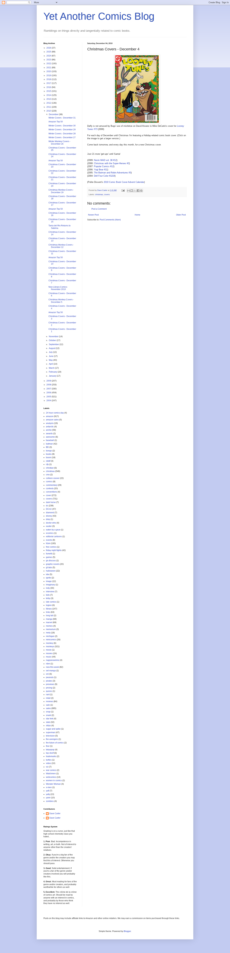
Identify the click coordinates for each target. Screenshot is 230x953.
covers (107, 194)
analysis (50, 423)
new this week (52, 667)
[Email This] (128, 190)
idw (47, 574)
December (54, 114)
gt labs (49, 567)
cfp (47, 464)
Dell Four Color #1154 (104, 176)
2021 (49, 67)
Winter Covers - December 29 (62, 129)
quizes (49, 691)
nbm (48, 664)
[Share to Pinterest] (141, 190)
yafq (48, 794)
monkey (49, 643)
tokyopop (50, 749)
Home (137, 215)
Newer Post (93, 215)
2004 (49, 400)
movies (49, 653)
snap (48, 712)
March (52, 368)
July (51, 352)
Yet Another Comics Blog (98, 16)
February (53, 372)
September (54, 344)
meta (48, 633)
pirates (49, 681)
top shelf (50, 753)
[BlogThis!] (131, 190)
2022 (49, 63)
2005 (49, 396)
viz (47, 767)
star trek (49, 718)
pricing (49, 688)
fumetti (49, 553)
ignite (48, 578)
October (53, 340)
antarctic (50, 426)
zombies (50, 801)
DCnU (49, 509)
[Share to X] (135, 190)
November (54, 336)
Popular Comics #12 (104, 166)
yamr (48, 797)
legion (49, 605)
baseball (50, 440)
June (51, 356)
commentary (51, 485)
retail (48, 698)
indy (48, 588)
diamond (50, 512)
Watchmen (51, 773)
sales (48, 708)
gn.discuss (51, 560)
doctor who (51, 523)
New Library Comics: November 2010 (58, 288)
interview (50, 591)
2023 (49, 59)
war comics (51, 770)
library (49, 609)
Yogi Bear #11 (100, 169)
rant (48, 694)
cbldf (48, 461)
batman (49, 444)
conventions (51, 492)
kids (48, 595)
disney (49, 516)
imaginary (50, 584)
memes (49, 626)
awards (49, 433)
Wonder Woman (53, 784)
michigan (50, 636)
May (51, 360)
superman (50, 732)
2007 (49, 389)
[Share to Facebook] (138, 190)
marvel (49, 622)
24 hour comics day (55, 413)
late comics (51, 602)
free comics (51, 547)
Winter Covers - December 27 (62, 137)
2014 (49, 95)
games (49, 557)
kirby (48, 598)
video (48, 763)
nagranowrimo (52, 660)
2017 (49, 83)
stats (48, 722)
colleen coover (52, 478)
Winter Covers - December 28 (62, 133)
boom (48, 457)
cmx (48, 474)
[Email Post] (123, 190)
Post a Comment (99, 209)
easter (49, 526)
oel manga (51, 670)
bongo (49, 451)
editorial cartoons (54, 536)
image (49, 581)
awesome (50, 437)
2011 (49, 107)
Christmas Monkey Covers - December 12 (61, 246)
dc (47, 505)
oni (47, 674)
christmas (99, 194)
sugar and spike (53, 729)
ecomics (50, 533)
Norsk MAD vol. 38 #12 (105, 160)
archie (49, 430)
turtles (49, 760)
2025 (49, 52)
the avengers (52, 739)
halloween (51, 571)
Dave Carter (54, 813)
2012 (49, 103)
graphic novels (52, 564)
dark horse (51, 502)
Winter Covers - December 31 (62, 118)
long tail (49, 615)
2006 (49, 392)
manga (49, 619)
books (49, 454)
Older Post (181, 215)
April (51, 364)
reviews (49, 701)
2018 (49, 79)
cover (48, 495)
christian (50, 468)
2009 (49, 381)
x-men (49, 787)
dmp (48, 519)
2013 (49, 99)
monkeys (50, 646)
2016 (49, 87)
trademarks (51, 756)
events (49, 540)
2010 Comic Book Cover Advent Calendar (124, 182)
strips (48, 725)
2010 (49, 111)
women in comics (54, 780)
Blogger (127, 931)
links (48, 612)
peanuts (49, 677)
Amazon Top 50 (55, 121)
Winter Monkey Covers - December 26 (59, 142)
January (53, 376)
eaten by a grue (53, 530)
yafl (47, 791)
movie (49, 650)
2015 (49, 91)
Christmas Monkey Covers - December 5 (61, 300)
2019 (49, 75)
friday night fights (53, 550)
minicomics (51, 639)
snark (48, 715)
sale (48, 705)
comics (49, 481)
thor (48, 746)
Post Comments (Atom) (110, 220)
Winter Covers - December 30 (62, 126)
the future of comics (55, 743)
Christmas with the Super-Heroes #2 (111, 163)
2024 (49, 56)
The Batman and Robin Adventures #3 (112, 172)
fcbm (48, 543)
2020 (49, 71)
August (52, 348)
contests (50, 488)
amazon (49, 416)
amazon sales (52, 420)
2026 (49, 48)
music (48, 657)
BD (47, 447)
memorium (51, 629)
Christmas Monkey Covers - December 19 (61, 191)
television (50, 736)
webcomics (51, 777)
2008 (49, 384)
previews (50, 684)
